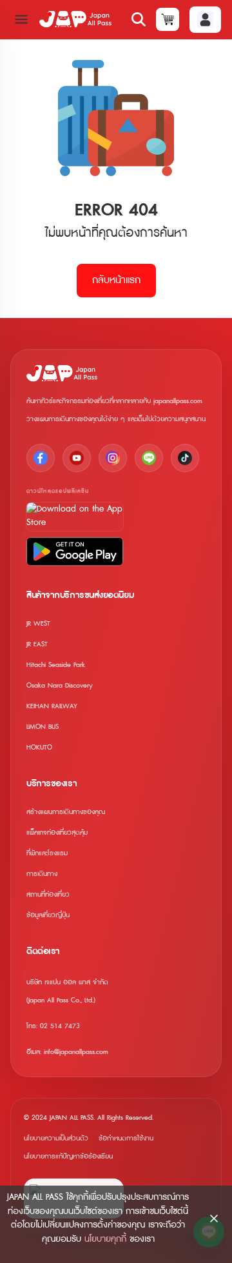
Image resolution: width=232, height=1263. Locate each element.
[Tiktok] (185, 458)
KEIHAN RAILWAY (51, 706)
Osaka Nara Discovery (59, 685)
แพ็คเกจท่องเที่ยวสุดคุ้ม (57, 832)
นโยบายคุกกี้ (105, 1239)
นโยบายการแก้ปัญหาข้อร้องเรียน (68, 1156)
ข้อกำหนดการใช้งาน (126, 1138)
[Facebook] (40, 458)
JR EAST (37, 644)
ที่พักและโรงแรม (47, 853)
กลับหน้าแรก (116, 280)
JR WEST (38, 623)
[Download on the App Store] (74, 516)
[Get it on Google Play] (74, 551)
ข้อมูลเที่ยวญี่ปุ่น (48, 915)
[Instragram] (113, 458)
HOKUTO (39, 747)
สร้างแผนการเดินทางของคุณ (65, 812)
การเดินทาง (41, 874)
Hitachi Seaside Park (55, 665)
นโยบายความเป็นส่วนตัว (56, 1138)
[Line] (149, 458)
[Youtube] (77, 458)
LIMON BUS (42, 726)
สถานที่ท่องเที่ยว (48, 894)
